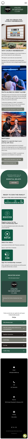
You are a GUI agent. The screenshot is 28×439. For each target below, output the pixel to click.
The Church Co (14, 433)
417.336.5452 (14, 387)
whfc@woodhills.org (14, 372)
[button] (26, 3)
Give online (14, 417)
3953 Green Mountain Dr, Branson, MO (14, 402)
